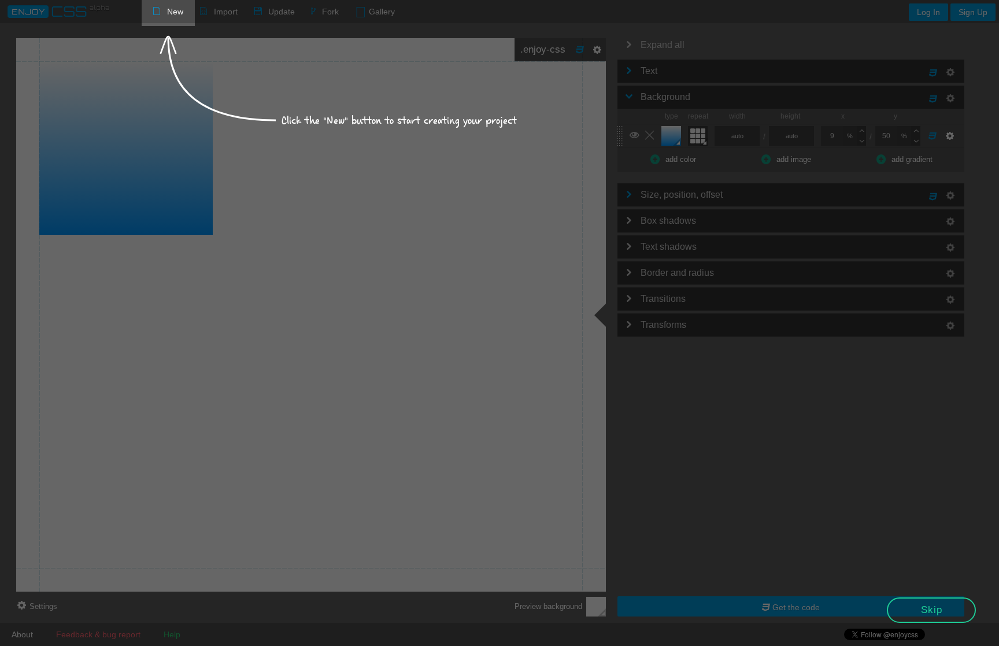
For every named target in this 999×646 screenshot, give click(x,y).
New (175, 11)
